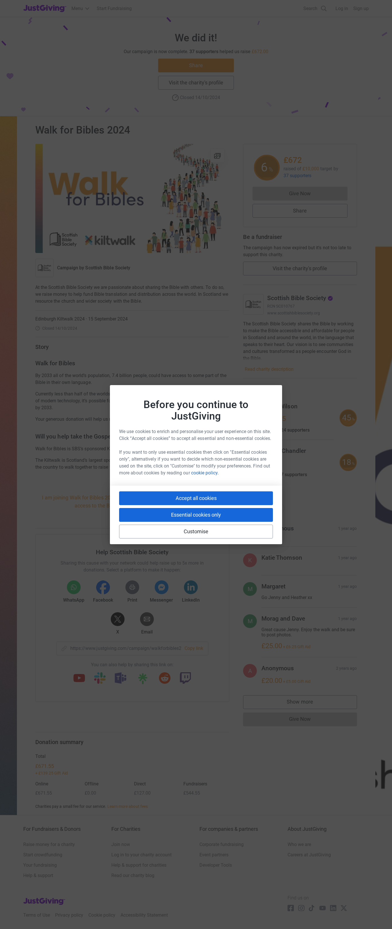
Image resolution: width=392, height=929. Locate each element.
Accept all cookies (196, 498)
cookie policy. (205, 473)
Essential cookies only (196, 515)
